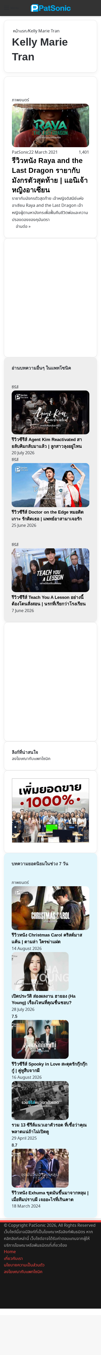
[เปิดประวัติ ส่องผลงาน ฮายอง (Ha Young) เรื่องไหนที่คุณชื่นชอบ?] (40, 990)
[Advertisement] (50, 296)
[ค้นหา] (94, 10)
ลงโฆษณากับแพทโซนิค (31, 759)
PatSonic (20, 152)
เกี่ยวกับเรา (13, 1259)
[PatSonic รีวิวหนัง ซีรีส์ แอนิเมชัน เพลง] (50, 8)
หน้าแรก (19, 31)
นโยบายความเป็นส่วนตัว (24, 1265)
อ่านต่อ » (23, 227)
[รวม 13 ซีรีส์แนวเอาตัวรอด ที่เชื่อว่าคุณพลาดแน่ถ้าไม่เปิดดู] (40, 1119)
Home (10, 1252)
